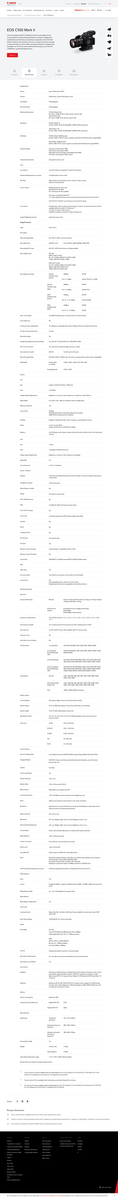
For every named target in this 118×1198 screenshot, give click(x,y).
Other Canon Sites (106, 1187)
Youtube (80, 1149)
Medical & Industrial (93, 3)
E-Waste (9, 1157)
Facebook (80, 1141)
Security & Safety (11, 1172)
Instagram (80, 1143)
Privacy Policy (10, 1169)
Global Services (46, 1149)
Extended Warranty (38, 10)
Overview (14, 74)
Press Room (49, 10)
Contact (56, 10)
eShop (109, 10)
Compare (44, 74)
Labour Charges (46, 1152)
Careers (62, 10)
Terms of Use (10, 1166)
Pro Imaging (76, 3)
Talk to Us (12, 55)
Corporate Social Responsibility (15, 1146)
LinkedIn (80, 1146)
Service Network (27, 10)
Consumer (68, 3)
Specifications (29, 74)
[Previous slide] (109, 61)
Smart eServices (46, 1143)
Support (93, 10)
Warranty (99, 10)
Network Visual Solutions (31, 1149)
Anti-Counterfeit (46, 1141)
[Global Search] (105, 4)
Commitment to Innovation (14, 1143)
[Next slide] (109, 23)
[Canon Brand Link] (11, 3)
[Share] (17, 1101)
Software (27, 1146)
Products (9, 10)
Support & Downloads (65, 1141)
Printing (27, 1141)
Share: (9, 1101)
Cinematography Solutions (31, 1152)
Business (84, 3)
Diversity (9, 1160)
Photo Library (74, 74)
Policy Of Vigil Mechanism (13, 1180)
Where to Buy (17, 10)
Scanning (27, 1143)
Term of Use (46, 1195)
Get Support (59, 74)
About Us (9, 1141)
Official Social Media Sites (13, 1149)
